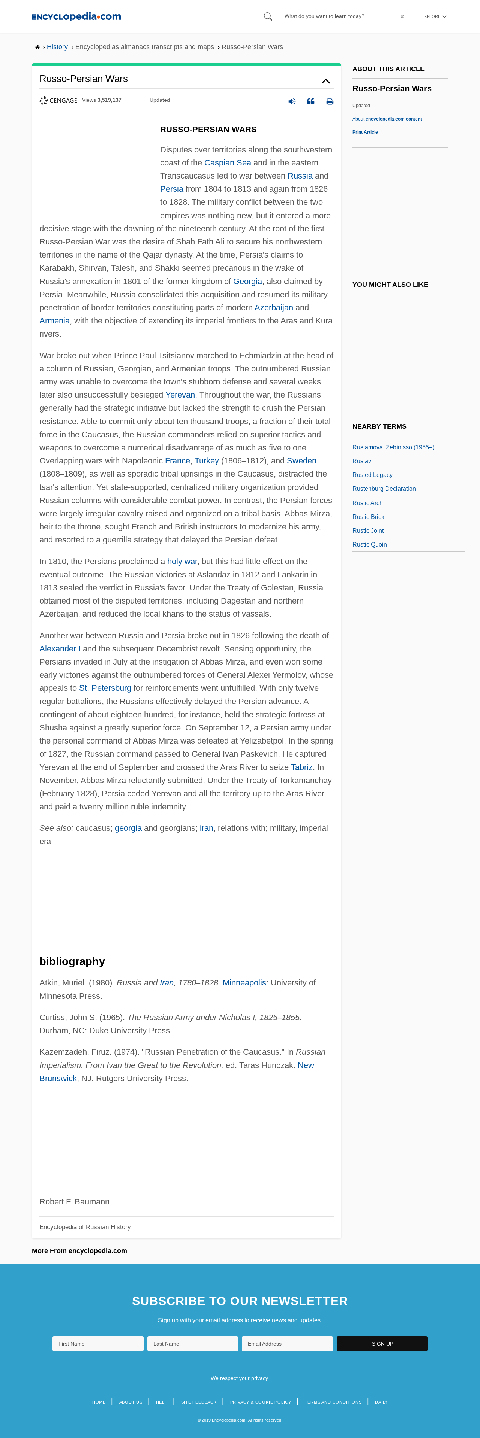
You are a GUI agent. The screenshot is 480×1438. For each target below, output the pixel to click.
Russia (300, 175)
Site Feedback (199, 1402)
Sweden (301, 460)
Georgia (247, 281)
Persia (171, 189)
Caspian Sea (227, 162)
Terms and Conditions (333, 1402)
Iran (167, 982)
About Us (130, 1402)
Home (99, 1402)
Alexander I (60, 648)
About (387, 119)
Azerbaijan (274, 307)
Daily (381, 1402)
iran (206, 828)
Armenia (54, 320)
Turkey (207, 460)
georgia (128, 828)
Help (162, 1402)
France (177, 460)
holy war (182, 561)
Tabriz (302, 767)
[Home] (76, 16)
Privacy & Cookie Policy (260, 1402)
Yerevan (180, 394)
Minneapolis (244, 982)
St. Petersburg (105, 688)
